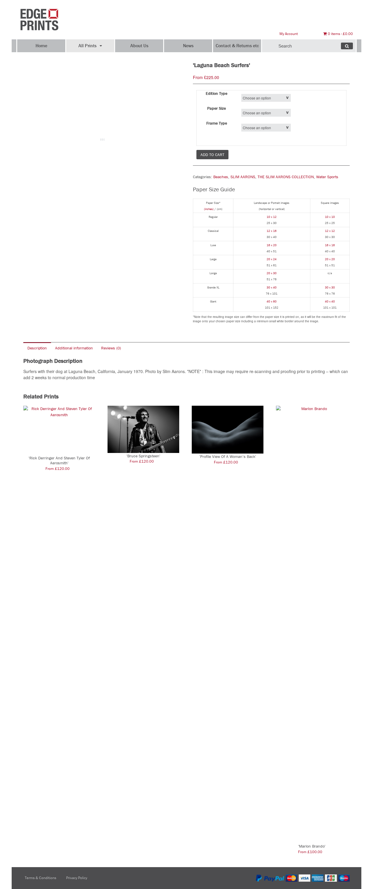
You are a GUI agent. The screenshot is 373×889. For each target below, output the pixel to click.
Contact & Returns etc (237, 45)
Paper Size (216, 108)
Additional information (74, 348)
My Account (288, 33)
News (188, 45)
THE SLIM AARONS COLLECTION (286, 176)
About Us (139, 45)
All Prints (87, 45)
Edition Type (216, 93)
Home (41, 45)
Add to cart (212, 154)
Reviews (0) (111, 348)
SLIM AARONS (243, 176)
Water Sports (327, 176)
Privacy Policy (76, 877)
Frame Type (216, 123)
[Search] (347, 46)
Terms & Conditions (40, 877)
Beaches (220, 176)
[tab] (37, 347)
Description (37, 348)
